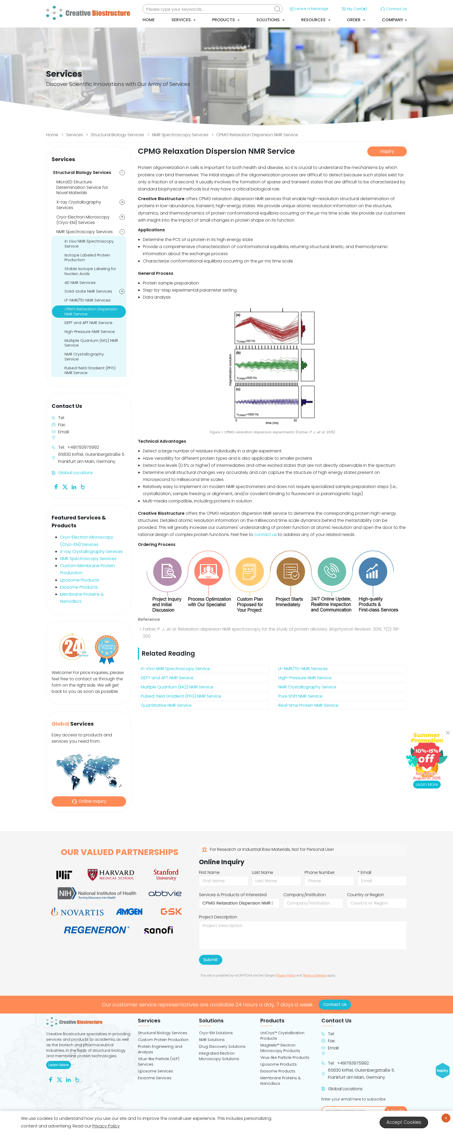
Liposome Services (155, 1071)
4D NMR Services (80, 282)
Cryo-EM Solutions (216, 1033)
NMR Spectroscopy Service (175, 669)
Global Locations (75, 473)
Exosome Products (79, 587)
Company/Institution (304, 895)
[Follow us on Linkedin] (74, 487)
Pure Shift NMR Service (300, 696)
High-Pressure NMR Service (305, 678)
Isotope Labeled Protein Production (87, 258)
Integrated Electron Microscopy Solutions (219, 1056)
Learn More (59, 1064)
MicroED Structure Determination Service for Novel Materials (82, 187)
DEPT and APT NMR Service (167, 678)
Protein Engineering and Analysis (160, 1049)
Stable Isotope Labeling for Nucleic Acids (90, 271)
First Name (209, 872)
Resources (314, 20)
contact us (265, 535)
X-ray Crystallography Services (78, 205)
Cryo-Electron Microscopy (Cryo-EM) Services (83, 220)
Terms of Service (314, 975)
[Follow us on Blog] (83, 487)
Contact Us (396, 9)
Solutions (268, 20)
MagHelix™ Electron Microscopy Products (280, 1048)
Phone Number (320, 872)
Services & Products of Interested (233, 895)
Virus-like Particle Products (284, 1057)
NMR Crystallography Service (307, 687)
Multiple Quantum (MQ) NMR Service (177, 687)
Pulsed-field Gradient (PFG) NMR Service (181, 696)
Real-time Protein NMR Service (308, 705)
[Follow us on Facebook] (56, 487)
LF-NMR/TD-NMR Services (303, 669)
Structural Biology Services (117, 135)
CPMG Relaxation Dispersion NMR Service (257, 135)
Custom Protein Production (163, 1039)
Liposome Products (79, 580)
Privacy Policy (286, 975)
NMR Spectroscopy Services (180, 135)
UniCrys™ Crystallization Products (282, 1035)
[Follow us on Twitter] (65, 487)
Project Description (218, 917)
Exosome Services (154, 1078)
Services (181, 20)
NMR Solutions (212, 1039)
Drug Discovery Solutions (222, 1046)
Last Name (262, 872)
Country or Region (365, 895)
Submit (210, 960)
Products (224, 20)
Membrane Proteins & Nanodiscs (280, 1080)
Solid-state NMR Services (88, 291)
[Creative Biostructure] (89, 1022)
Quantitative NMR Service (166, 705)
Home (149, 20)
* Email (364, 872)
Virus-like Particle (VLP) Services (158, 1061)
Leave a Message (311, 8)
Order (354, 20)
